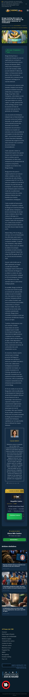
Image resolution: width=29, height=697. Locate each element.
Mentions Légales (6, 638)
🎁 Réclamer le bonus (14, 515)
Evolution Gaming (6, 656)
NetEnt (3, 652)
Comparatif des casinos (8, 641)
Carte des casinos (7, 645)
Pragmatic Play (6, 650)
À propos (4, 632)
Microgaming (5, 654)
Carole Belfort (17, 25)
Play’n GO (4, 659)
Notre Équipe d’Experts (8, 634)
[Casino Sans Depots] (14, 12)
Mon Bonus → (14, 539)
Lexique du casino (7, 643)
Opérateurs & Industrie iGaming (19, 27)
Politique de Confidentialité (9, 636)
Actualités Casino (6, 27)
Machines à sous (6, 647)
